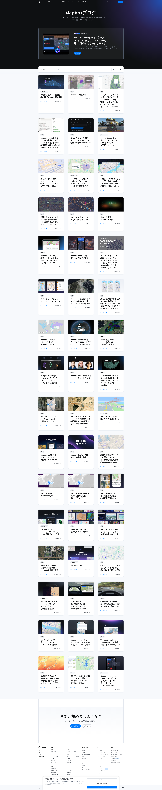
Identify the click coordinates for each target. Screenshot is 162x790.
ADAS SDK (69, 764)
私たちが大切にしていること (117, 754)
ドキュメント (100, 750)
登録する (120, 1)
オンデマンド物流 (86, 754)
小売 (83, 763)
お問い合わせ (41, 756)
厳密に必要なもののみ (102, 783)
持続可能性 (113, 760)
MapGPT (69, 758)
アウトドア (84, 761)
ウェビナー (100, 775)
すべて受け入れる (102, 787)
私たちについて (114, 750)
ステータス (100, 758)
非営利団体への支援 (115, 762)
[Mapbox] (42, 2)
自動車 (83, 750)
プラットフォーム (101, 756)
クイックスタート (101, 752)
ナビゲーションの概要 (71, 751)
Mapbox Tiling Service (56, 762)
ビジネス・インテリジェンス (88, 752)
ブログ (99, 773)
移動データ (69, 774)
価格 (39, 752)
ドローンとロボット (86, 769)
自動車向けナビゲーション (72, 754)
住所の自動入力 (54, 774)
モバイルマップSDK (55, 756)
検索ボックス (54, 770)
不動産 (83, 765)
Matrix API (69, 760)
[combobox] (117, 69)
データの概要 (69, 770)
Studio (52, 758)
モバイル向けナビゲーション (73, 756)
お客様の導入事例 (101, 770)
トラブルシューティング (103, 754)
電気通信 (84, 758)
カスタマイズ (102, 779)
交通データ (69, 772)
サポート (40, 754)
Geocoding (53, 772)
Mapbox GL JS (54, 754)
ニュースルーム (114, 756)
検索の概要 (53, 768)
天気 (83, 756)
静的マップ (53, 760)
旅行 (83, 767)
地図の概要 (53, 751)
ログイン (114, 1)
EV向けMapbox (70, 762)
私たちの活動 (114, 752)
